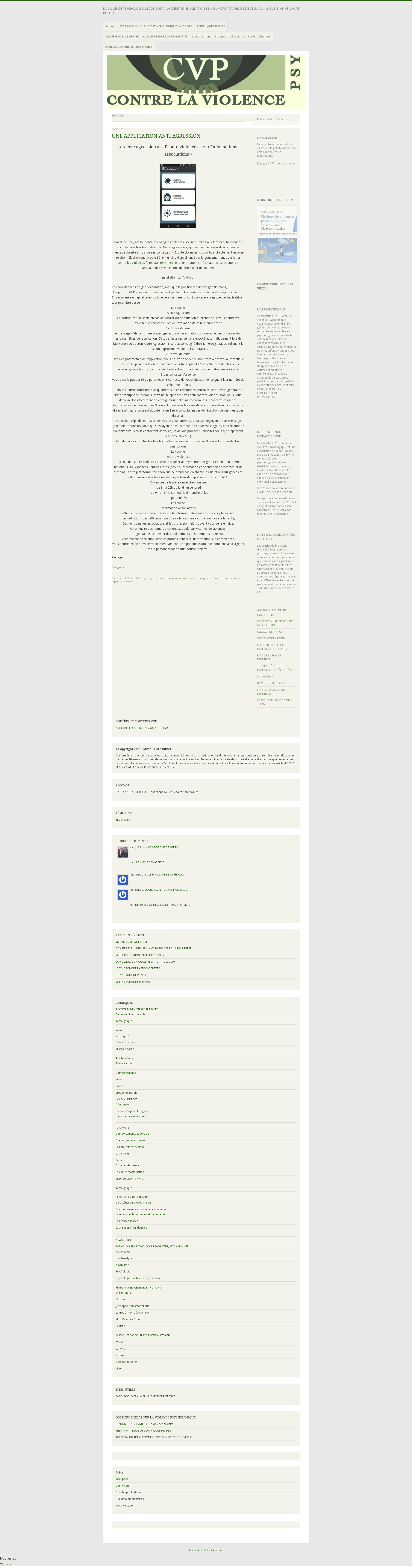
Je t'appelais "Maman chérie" (133, 1306)
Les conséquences (127, 1221)
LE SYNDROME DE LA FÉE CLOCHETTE (138, 968)
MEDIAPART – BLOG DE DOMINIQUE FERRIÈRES (143, 1430)
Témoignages (124, 1021)
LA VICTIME (122, 1128)
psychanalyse (124, 1258)
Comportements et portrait (132, 1133)
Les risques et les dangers (131, 1227)
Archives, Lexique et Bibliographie (128, 47)
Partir (119, 1160)
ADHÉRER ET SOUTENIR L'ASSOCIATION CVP (142, 728)
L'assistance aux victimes (131, 1116)
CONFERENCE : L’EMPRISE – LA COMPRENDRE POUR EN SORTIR (146, 36)
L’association (201, 36)
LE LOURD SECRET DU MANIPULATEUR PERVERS (272, 647)
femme (225, 578)
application (176, 578)
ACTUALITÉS (132, 578)
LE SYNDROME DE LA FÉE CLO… (166, 874)
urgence (116, 581)
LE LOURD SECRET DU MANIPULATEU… (165, 890)
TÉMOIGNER (123, 820)
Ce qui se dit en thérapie (130, 1014)
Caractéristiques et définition (133, 1202)
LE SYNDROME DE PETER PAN (133, 981)
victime (120, 1355)
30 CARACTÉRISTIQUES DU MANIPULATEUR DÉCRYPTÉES (274, 668)
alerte (164, 578)
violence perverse (126, 1362)
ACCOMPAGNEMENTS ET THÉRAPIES (137, 1009)
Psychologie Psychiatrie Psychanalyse (138, 1278)
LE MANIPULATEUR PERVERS (132, 1197)
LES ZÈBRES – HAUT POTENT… (173, 905)
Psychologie (123, 1271)
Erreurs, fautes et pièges (130, 1140)
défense (214, 578)
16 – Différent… (139, 905)
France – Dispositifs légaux (132, 1111)
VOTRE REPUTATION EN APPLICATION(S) (140, 955)
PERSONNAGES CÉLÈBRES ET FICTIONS (138, 1287)
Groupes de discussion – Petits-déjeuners (242, 36)
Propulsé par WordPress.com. (206, 1550)
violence (128, 581)
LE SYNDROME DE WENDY (163, 847)
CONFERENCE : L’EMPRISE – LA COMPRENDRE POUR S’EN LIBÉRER (153, 948)
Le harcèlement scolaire (130, 1147)
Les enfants (122, 1153)
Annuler (6, 1563)
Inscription (122, 1479)
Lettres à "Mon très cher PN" (133, 1312)
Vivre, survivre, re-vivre (129, 1178)
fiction (119, 1086)
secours (234, 578)
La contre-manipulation (130, 1172)
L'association (265, 676)
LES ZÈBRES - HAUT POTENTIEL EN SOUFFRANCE (275, 623)
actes (119, 1030)
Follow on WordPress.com (273, 119)
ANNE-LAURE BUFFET (211, 26)
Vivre (119, 1368)
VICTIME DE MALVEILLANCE (131, 942)
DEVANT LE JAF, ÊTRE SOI (271, 683)
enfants (120, 1079)
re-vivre (120, 1342)
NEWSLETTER (267, 137)
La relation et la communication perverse (140, 1214)
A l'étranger (123, 1104)
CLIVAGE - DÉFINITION (270, 632)
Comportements (126, 1073)
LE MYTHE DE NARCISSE (271, 638)
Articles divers (124, 1058)
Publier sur (9, 1558)
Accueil (110, 26)
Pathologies (123, 1251)
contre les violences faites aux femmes (197, 242)
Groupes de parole (127, 1165)
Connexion (122, 1485)
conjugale (203, 578)
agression (154, 578)
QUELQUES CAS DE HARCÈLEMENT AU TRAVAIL (143, 1335)
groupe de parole (126, 1093)
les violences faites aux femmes (149, 263)
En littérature (123, 1293)
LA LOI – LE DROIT (126, 1099)
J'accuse (120, 1299)
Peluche (120, 1326)
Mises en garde (125, 1049)
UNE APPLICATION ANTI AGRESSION (156, 136)
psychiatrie (122, 1265)
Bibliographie (124, 1063)
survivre (120, 1348)
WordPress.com (125, 1505)
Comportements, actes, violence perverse (141, 1209)
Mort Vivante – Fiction (128, 1319)
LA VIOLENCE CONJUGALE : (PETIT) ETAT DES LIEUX (145, 961)
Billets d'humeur (125, 1042)
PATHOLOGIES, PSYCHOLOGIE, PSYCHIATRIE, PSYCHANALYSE (152, 1246)
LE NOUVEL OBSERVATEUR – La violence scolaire (144, 1424)
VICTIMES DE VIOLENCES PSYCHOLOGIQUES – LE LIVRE (156, 26)
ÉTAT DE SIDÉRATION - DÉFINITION (270, 657)
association (189, 578)
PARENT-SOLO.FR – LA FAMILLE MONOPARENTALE (145, 1396)
